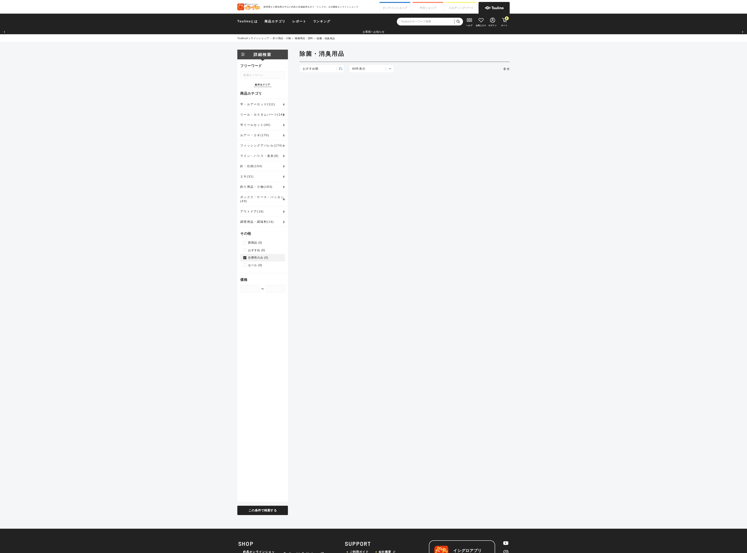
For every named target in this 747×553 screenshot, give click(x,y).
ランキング (322, 21)
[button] (4, 31)
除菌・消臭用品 (326, 38)
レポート (299, 21)
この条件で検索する (262, 510)
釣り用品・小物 (282, 38)
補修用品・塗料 (304, 38)
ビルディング (461, 7)
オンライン (395, 7)
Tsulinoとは (247, 21)
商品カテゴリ (275, 21)
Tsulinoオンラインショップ (253, 38)
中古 (428, 7)
